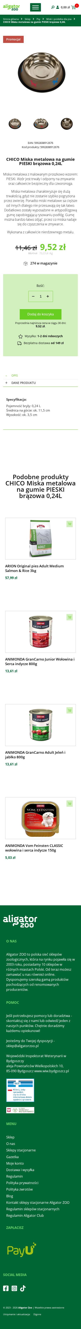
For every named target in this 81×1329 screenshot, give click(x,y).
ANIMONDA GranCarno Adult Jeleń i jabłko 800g (35, 754)
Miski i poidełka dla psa (58, 19)
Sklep (28, 19)
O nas (10, 1143)
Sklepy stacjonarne (21, 1150)
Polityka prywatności (22, 1183)
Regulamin (14, 1176)
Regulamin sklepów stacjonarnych (32, 1209)
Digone (37, 1314)
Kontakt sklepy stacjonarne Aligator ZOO (37, 1202)
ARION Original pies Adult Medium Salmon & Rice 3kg (34, 568)
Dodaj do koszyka (40, 314)
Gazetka (12, 1157)
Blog (9, 1196)
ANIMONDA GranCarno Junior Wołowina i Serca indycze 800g (40, 661)
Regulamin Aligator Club (25, 1215)
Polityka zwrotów (19, 1189)
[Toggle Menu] (35, 7)
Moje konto (15, 1163)
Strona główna (11, 19)
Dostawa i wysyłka (20, 1170)
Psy (38, 19)
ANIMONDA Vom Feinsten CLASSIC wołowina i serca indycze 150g (34, 848)
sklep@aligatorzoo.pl (22, 1046)
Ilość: (40, 285)
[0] (73, 7)
